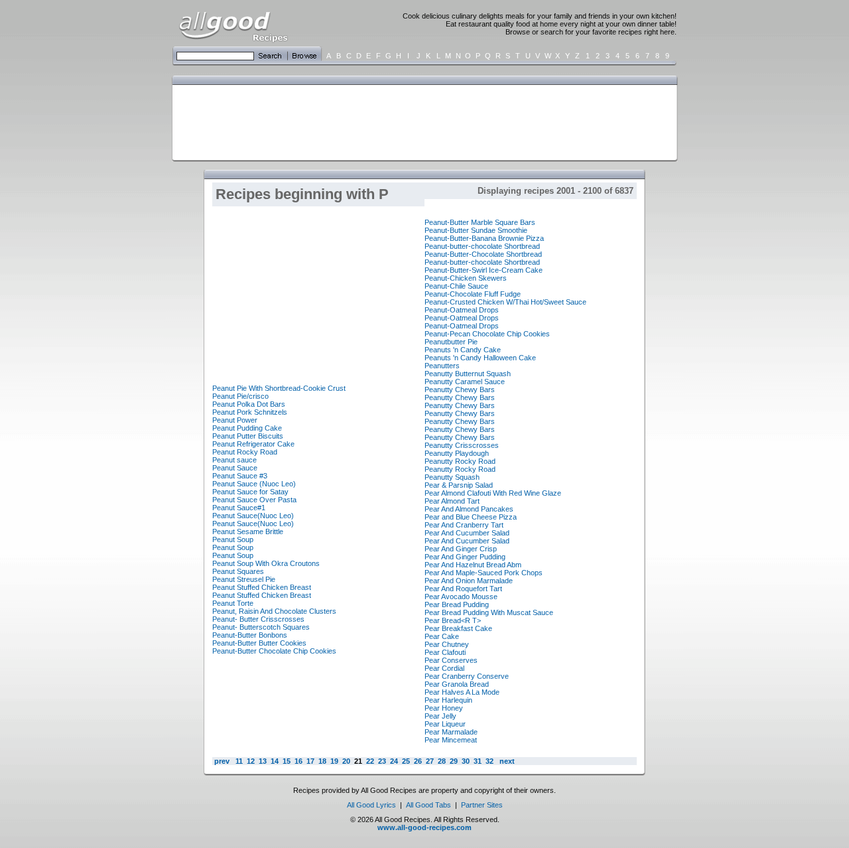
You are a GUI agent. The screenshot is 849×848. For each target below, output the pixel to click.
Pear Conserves (451, 660)
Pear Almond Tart (452, 501)
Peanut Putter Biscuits (247, 436)
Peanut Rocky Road (244, 452)
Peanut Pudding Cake (247, 428)
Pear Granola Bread (456, 684)
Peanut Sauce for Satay (250, 492)
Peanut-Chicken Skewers (465, 278)
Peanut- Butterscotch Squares (261, 627)
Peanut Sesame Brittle (247, 531)
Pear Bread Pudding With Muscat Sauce (488, 612)
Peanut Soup (232, 539)
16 (298, 761)
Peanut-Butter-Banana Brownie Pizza (484, 238)
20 (346, 761)
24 (394, 761)
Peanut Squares (238, 571)
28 (442, 761)
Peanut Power (234, 420)
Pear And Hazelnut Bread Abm (472, 565)
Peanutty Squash (452, 477)
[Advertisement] (421, 121)
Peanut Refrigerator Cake (253, 444)
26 (418, 761)
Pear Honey (443, 708)
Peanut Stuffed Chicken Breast (261, 587)
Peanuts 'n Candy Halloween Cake (480, 358)
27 (430, 761)
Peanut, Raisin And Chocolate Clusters (274, 611)
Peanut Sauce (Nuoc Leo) (254, 484)
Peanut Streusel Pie (243, 579)
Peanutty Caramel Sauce (464, 382)
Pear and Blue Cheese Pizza (470, 517)
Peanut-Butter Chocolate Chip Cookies (274, 651)
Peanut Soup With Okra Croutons (266, 563)
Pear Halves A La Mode (461, 692)
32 (489, 761)
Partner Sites (482, 805)
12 (251, 761)
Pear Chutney (446, 644)
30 (466, 761)
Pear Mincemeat (450, 740)
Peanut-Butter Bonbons (249, 635)
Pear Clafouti (445, 652)
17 (310, 761)
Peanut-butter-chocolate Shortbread (482, 246)
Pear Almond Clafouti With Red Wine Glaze (492, 493)
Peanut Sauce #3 (239, 476)
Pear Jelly (440, 716)
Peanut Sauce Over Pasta (254, 500)
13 (263, 761)
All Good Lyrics (371, 805)
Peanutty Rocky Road (459, 461)
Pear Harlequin (448, 700)
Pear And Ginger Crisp (460, 549)
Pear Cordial (444, 668)
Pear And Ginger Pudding (464, 557)
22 (370, 761)
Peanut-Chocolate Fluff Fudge (472, 294)
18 (322, 761)
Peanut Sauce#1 (238, 508)
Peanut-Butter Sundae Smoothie (475, 230)
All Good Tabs (428, 805)
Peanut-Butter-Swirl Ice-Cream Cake (483, 270)
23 (382, 761)
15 (287, 761)
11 (239, 761)
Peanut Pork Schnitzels (249, 412)
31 (478, 761)
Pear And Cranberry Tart (463, 525)
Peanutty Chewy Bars (459, 389)
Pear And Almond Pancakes (468, 509)
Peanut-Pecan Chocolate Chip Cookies (487, 334)
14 (275, 761)
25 (406, 761)
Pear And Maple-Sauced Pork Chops (483, 573)
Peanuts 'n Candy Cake (462, 350)
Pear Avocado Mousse (460, 597)
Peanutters (442, 366)
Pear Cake (441, 636)
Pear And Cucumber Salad (466, 533)
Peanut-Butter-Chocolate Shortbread (483, 254)
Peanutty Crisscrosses (461, 445)
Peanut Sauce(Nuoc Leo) (253, 516)
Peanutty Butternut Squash (467, 374)
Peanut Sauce (234, 468)
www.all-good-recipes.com (424, 827)
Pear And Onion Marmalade (468, 581)
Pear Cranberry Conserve (466, 676)
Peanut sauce (234, 460)
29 (454, 761)
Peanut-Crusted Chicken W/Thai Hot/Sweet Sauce (505, 302)
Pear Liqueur (445, 724)
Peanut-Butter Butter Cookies (259, 643)
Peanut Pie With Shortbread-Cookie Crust (279, 388)
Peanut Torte (232, 603)
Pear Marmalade (451, 732)
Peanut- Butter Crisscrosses (258, 619)
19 (334, 761)
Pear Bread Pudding (456, 604)
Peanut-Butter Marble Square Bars (479, 222)
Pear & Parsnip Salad (458, 485)
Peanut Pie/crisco (240, 396)
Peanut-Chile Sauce (456, 286)
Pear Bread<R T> (452, 620)
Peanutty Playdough (456, 453)
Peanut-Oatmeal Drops (461, 310)
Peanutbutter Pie (451, 342)
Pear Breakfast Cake (458, 628)
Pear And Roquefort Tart (463, 589)
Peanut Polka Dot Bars (248, 404)
